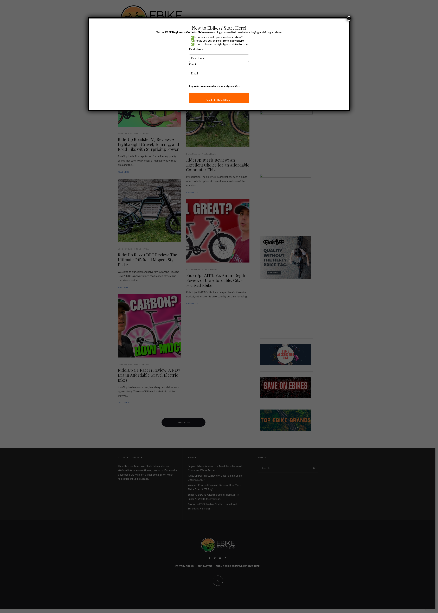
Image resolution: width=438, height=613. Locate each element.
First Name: (196, 49)
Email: (193, 64)
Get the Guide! (219, 99)
